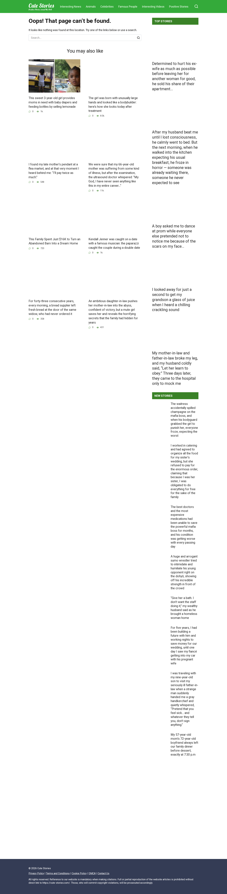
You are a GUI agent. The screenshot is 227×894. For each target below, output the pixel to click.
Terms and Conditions (58, 873)
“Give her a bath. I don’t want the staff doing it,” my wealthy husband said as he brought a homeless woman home (184, 608)
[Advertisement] (175, 818)
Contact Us (103, 873)
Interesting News (70, 6)
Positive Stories (178, 6)
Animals (91, 6)
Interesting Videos (153, 6)
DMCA (92, 873)
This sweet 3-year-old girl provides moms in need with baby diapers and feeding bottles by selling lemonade (53, 102)
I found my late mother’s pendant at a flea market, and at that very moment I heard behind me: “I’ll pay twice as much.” (54, 171)
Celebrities (107, 6)
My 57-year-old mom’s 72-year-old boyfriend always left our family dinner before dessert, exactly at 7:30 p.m (184, 744)
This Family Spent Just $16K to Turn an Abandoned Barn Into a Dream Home (54, 241)
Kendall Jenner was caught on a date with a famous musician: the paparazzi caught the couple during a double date (114, 243)
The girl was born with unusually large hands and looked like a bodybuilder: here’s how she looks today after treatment (113, 104)
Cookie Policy (79, 873)
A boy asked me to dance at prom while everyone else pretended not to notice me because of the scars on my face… (174, 236)
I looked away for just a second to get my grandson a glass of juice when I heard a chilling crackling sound (173, 299)
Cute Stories (41, 5)
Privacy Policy (36, 873)
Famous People (127, 6)
